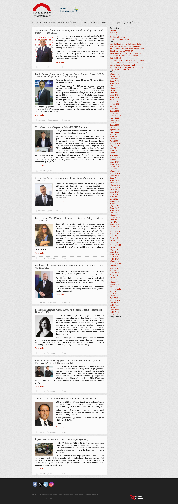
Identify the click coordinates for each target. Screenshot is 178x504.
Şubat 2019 (114, 178)
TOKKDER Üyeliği (67, 22)
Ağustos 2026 (115, 74)
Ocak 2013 (114, 275)
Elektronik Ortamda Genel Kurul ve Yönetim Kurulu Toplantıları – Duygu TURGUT (69, 310)
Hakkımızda (49, 22)
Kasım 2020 (114, 153)
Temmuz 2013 (115, 263)
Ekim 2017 (114, 199)
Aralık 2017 (114, 197)
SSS (40, 498)
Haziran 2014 (115, 247)
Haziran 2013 (115, 266)
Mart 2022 (114, 134)
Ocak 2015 (114, 238)
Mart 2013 (114, 271)
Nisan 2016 (114, 220)
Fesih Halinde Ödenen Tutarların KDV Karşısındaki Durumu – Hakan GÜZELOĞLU (69, 266)
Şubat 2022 (114, 137)
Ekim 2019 (114, 169)
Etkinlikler (113, 30)
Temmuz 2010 (115, 300)
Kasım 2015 (114, 227)
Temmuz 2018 (115, 187)
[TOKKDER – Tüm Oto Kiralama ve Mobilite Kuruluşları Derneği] (41, 9)
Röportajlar (67, 120)
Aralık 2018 (114, 180)
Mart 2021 (114, 148)
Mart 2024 (114, 106)
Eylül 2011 (114, 287)
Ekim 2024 (114, 100)
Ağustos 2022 (115, 130)
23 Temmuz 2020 (54, 67)
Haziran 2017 (115, 204)
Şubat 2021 (114, 150)
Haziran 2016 (115, 217)
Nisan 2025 (114, 93)
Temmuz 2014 (115, 245)
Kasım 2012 (114, 277)
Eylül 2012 (114, 280)
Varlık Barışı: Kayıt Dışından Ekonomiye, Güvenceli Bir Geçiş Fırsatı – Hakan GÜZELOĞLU (126, 55)
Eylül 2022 (114, 127)
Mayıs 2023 (114, 118)
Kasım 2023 (114, 111)
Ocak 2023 (114, 123)
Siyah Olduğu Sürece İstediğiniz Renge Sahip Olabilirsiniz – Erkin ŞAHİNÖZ (69, 179)
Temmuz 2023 (115, 116)
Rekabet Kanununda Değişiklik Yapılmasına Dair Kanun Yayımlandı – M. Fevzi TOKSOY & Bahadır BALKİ (69, 361)
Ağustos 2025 (115, 88)
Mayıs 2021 (114, 146)
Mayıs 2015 (114, 234)
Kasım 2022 (114, 125)
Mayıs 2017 (114, 206)
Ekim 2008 (114, 314)
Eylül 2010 (114, 298)
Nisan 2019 (114, 176)
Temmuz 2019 (115, 173)
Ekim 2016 (114, 213)
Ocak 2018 (114, 194)
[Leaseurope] (69, 16)
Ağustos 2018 (115, 185)
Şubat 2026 (114, 81)
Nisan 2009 (114, 310)
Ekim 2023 (114, 113)
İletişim (117, 22)
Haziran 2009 (115, 307)
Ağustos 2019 (115, 171)
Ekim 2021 (114, 141)
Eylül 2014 (114, 243)
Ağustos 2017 (115, 201)
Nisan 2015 (114, 236)
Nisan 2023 (114, 120)
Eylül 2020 (114, 155)
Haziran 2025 (115, 90)
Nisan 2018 (114, 190)
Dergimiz (83, 22)
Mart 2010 (114, 303)
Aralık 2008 (114, 312)
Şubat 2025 (114, 95)
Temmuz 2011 (115, 289)
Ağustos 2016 (115, 215)
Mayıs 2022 (114, 132)
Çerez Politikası (55, 498)
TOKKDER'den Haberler (119, 39)
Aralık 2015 (114, 224)
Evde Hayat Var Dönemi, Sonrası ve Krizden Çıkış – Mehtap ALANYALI (69, 219)
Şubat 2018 (114, 192)
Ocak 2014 (114, 257)
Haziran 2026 (115, 76)
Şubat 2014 (114, 254)
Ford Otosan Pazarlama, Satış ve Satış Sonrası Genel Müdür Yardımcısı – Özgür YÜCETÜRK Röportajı (69, 75)
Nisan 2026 (114, 79)
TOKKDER (41, 67)
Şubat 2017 (114, 208)
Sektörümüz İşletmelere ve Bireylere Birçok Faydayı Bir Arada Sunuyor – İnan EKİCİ (69, 31)
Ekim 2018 (114, 183)
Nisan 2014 (114, 252)
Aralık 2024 (114, 97)
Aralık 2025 (114, 83)
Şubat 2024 (114, 109)
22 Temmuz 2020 (54, 391)
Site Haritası (35, 498)
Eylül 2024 (114, 102)
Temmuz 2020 (115, 157)
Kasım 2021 (114, 139)
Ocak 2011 (114, 294)
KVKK (48, 498)
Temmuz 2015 (115, 231)
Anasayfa (36, 22)
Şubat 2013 (114, 273)
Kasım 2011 (114, 284)
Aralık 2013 (114, 259)
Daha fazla (60, 62)
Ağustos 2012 (115, 282)
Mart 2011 (113, 291)
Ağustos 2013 (115, 261)
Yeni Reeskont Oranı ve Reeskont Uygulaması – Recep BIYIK (65, 398)
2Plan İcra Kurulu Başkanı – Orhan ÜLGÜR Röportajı (61, 127)
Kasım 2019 (114, 167)
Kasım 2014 (114, 240)
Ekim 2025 (114, 86)
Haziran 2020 (115, 160)
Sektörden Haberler (117, 37)
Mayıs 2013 (114, 268)
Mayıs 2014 (114, 250)
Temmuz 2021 (115, 143)
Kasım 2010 (114, 296)
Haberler (95, 22)
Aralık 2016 (114, 210)
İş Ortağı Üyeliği (131, 22)
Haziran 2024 (115, 104)
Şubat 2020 (114, 164)
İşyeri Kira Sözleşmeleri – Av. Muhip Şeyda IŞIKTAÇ (61, 439)
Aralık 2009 (114, 305)
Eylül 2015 (114, 229)
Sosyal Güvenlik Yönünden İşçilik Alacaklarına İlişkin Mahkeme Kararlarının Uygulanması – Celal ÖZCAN (126, 67)
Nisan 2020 (114, 162)
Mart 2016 (114, 222)
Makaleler (106, 22)
